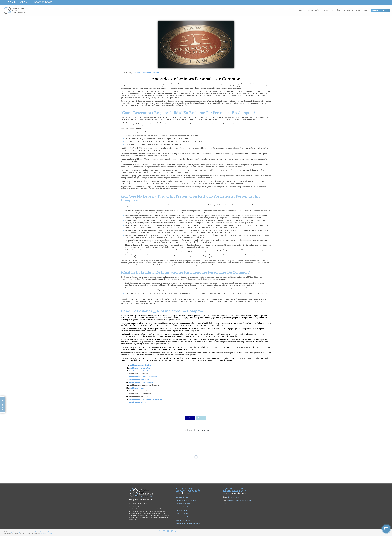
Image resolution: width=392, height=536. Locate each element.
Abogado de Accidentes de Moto (186, 500)
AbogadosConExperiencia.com (18, 532)
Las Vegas (226, 504)
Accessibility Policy (46, 532)
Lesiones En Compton (150, 73)
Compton (136, 73)
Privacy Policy (34, 532)
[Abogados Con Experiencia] (14, 10)
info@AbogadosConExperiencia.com (239, 500)
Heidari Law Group (47, 533)
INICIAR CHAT (376, 516)
